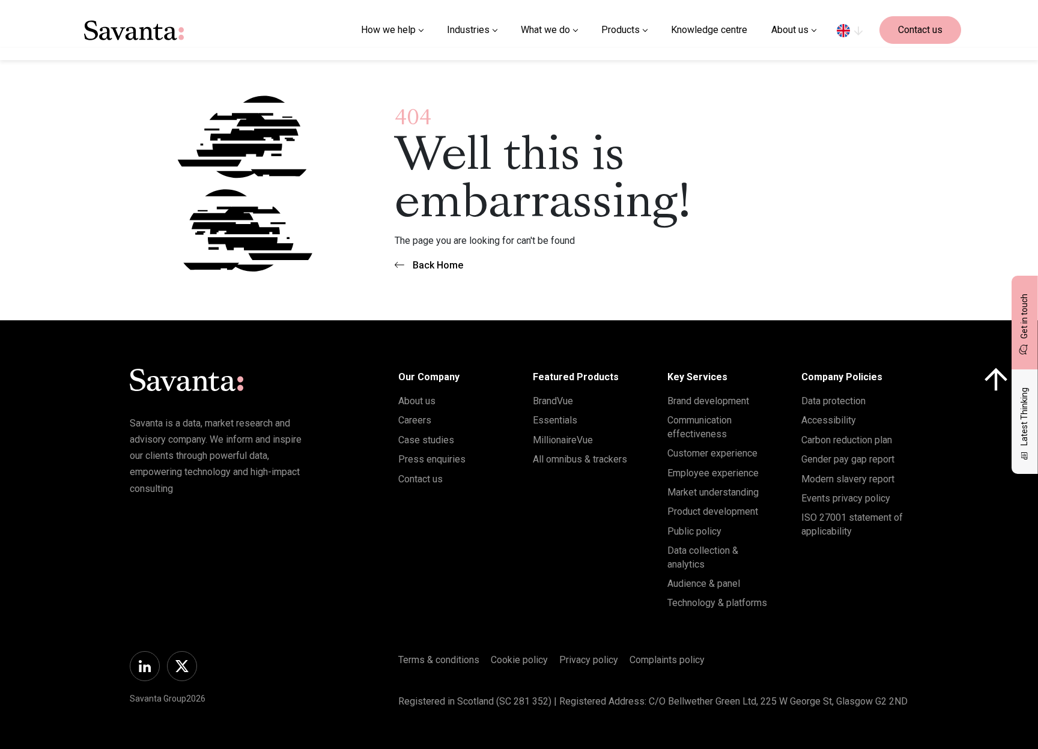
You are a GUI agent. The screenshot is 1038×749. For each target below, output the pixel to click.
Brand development (708, 401)
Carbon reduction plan (846, 440)
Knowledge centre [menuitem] (709, 29)
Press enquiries (432, 459)
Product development (712, 511)
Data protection (833, 401)
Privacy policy (588, 660)
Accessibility (828, 420)
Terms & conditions (438, 660)
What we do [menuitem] (545, 29)
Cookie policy (519, 660)
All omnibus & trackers (580, 459)
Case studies (426, 440)
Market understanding (713, 492)
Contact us (920, 29)
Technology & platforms (717, 602)
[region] (850, 30)
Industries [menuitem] (468, 29)
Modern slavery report (847, 479)
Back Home (438, 265)
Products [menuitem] (620, 29)
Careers (414, 420)
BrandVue (553, 401)
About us (417, 401)
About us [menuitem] (790, 29)
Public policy (694, 531)
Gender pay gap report (847, 459)
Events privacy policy (845, 498)
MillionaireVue (563, 440)
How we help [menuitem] (388, 29)
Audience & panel (703, 583)
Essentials (555, 420)
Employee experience (713, 473)
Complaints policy (667, 660)
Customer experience (712, 453)
